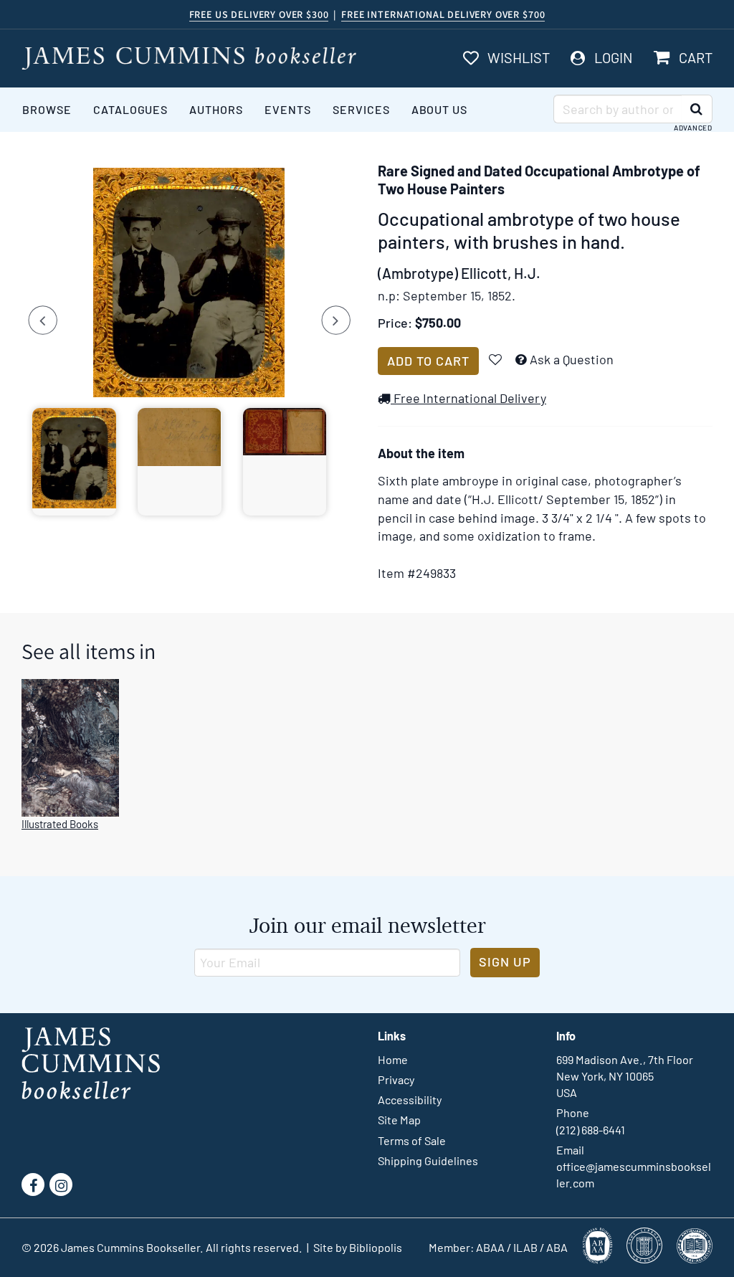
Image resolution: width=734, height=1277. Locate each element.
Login (613, 57)
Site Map (399, 1119)
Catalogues (130, 109)
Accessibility (410, 1099)
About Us (439, 109)
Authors (216, 109)
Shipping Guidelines (428, 1160)
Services (361, 109)
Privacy (396, 1079)
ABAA (490, 1247)
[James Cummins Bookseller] (189, 58)
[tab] (74, 462)
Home (393, 1059)
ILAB (525, 1247)
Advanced (693, 127)
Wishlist (518, 57)
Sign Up (505, 961)
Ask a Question (572, 359)
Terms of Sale (412, 1140)
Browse (47, 109)
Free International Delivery (468, 398)
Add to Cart (428, 361)
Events (287, 109)
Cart (695, 57)
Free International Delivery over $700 (443, 14)
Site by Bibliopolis (357, 1247)
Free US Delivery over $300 (259, 14)
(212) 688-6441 (590, 1129)
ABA (557, 1247)
